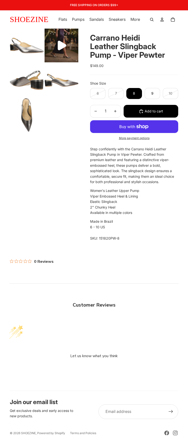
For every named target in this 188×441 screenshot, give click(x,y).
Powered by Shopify (51, 433)
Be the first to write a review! (94, 369)
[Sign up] (171, 412)
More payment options (134, 138)
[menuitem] (135, 19)
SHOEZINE (28, 433)
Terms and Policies (83, 433)
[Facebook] (167, 433)
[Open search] (151, 19)
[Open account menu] (162, 19)
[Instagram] (175, 433)
